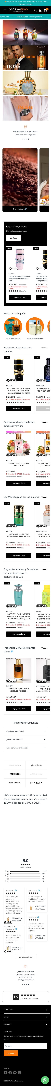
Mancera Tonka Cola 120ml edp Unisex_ (19, 690)
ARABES (25, 82)
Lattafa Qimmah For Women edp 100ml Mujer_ (19, 535)
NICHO (25, 31)
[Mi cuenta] (40, 10)
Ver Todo (13, 238)
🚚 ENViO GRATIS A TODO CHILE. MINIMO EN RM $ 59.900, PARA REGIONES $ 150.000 (25, 3)
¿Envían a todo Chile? (15, 731)
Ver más (44, 348)
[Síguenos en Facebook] (5, 1072)
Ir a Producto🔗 (20, 209)
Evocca (9, 460)
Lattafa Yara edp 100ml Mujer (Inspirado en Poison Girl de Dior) (19, 278)
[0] (45, 10)
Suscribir (10, 1053)
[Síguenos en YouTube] (15, 1072)
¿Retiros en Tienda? (14, 739)
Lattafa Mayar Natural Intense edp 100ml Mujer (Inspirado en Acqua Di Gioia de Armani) (18, 616)
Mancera (9, 686)
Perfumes (12, 1081)
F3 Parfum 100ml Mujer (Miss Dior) (19, 464)
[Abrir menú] (5, 10)
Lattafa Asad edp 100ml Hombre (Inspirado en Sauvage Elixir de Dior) (18, 390)
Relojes (25, 107)
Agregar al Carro (19, 297)
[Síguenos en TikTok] (19, 1072)
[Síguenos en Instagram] (10, 1072)
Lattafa (11, 274)
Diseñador (25, 57)
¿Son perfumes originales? (17, 748)
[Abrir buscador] (35, 10)
